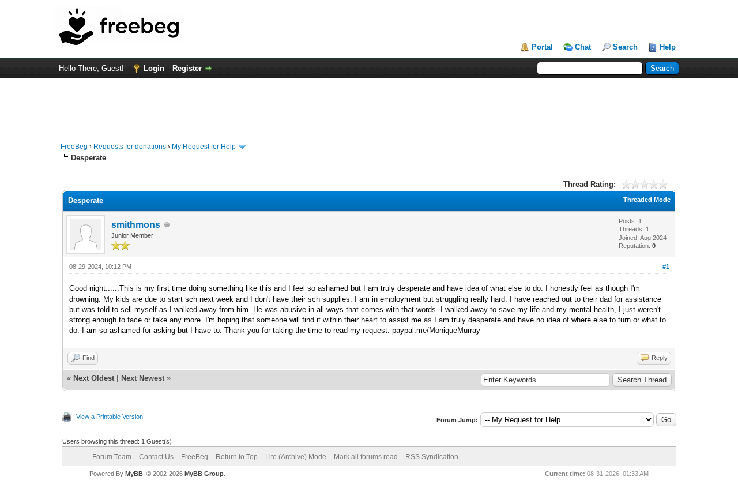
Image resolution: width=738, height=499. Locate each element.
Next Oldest (93, 378)
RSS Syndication (431, 457)
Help (668, 47)
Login (154, 68)
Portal (542, 47)
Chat (583, 47)
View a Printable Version (109, 416)
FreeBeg (74, 146)
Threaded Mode (647, 199)
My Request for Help (204, 146)
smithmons (135, 225)
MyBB (134, 473)
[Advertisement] (369, 104)
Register (187, 68)
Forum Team (111, 457)
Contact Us (156, 457)
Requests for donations (129, 146)
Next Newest (142, 378)
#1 (665, 266)
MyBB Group (204, 473)
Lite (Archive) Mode (295, 457)
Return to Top (237, 457)
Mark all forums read (366, 457)
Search (625, 47)
